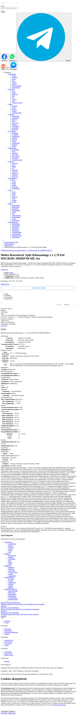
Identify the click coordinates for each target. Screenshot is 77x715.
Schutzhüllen (16, 87)
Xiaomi (14, 82)
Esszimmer (15, 209)
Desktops (7, 554)
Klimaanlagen (9, 245)
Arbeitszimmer (16, 215)
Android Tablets (17, 113)
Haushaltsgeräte (13, 222)
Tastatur (10, 586)
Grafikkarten (16, 136)
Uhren (10, 190)
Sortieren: (59, 304)
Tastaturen (15, 133)
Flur (13, 214)
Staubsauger (15, 230)
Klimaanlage (16, 237)
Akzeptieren (5, 711)
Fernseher (11, 161)
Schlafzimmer (16, 210)
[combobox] (9, 8)
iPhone (14, 76)
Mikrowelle (15, 229)
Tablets (10, 104)
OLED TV (15, 173)
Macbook (11, 569)
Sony (13, 81)
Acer (13, 101)
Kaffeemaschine (17, 235)
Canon (14, 182)
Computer (11, 114)
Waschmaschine (17, 232)
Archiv (7, 645)
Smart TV (15, 177)
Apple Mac (15, 128)
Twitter (7, 622)
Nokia (14, 79)
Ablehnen (12, 711)
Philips (14, 166)
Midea (11, 273)
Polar (13, 198)
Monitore (14, 138)
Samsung (14, 77)
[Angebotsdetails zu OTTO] (7, 317)
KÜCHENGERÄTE (11, 589)
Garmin (14, 200)
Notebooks (11, 89)
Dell (13, 96)
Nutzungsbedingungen (11, 632)
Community (8, 652)
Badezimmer (16, 207)
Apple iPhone (12, 544)
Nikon (14, 183)
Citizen (14, 202)
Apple (14, 92)
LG (13, 168)
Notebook (11, 567)
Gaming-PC (15, 118)
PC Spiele (15, 158)
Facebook (7, 621)
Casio (13, 192)
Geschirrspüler (16, 234)
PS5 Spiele (15, 155)
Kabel (14, 146)
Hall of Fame (8, 642)
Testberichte (4, 269)
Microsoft (15, 94)
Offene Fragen (9, 655)
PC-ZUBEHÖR (9, 577)
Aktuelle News (9, 640)
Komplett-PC (16, 116)
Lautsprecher (16, 143)
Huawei (14, 84)
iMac (13, 121)
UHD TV (15, 175)
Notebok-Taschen (17, 103)
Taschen (10, 574)
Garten (14, 219)
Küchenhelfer (16, 225)
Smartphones (12, 74)
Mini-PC (14, 124)
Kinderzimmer (16, 217)
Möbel (10, 203)
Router (14, 141)
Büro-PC (14, 119)
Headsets (14, 145)
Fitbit (13, 195)
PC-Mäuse (15, 134)
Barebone (15, 129)
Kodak (14, 185)
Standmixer (15, 227)
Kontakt (7, 661)
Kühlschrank (16, 224)
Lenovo (14, 99)
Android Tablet (12, 572)
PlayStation (15, 150)
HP (13, 97)
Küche (14, 212)
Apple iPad (11, 571)
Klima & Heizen (9, 244)
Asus (13, 91)
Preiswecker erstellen (40, 288)
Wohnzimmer (16, 205)
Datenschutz (8, 630)
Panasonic (15, 170)
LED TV (14, 172)
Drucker (14, 140)
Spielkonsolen (12, 148)
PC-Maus (11, 579)
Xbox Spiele (15, 156)
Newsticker (8, 644)
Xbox (13, 151)
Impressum (8, 629)
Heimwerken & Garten (11, 242)
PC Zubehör (12, 131)
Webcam (10, 584)
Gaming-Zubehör (17, 160)
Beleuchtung (16, 220)
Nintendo (15, 153)
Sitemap (7, 634)
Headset (10, 587)
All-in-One (15, 123)
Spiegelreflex (16, 188)
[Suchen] (1, 10)
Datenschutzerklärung (59, 705)
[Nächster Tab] (1, 302)
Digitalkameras (12, 178)
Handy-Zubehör (17, 86)
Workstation (15, 126)
